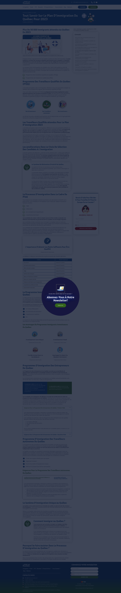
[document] (60, 296)
